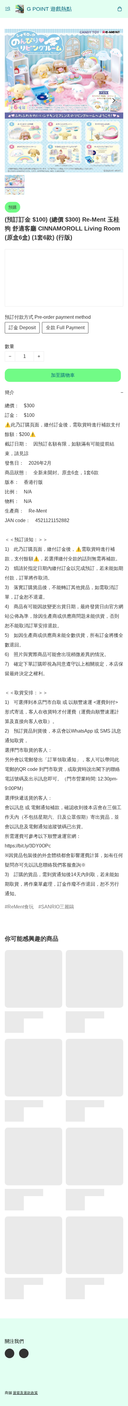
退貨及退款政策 (25, 1393)
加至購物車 (63, 375)
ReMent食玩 (20, 906)
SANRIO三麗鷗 (57, 906)
